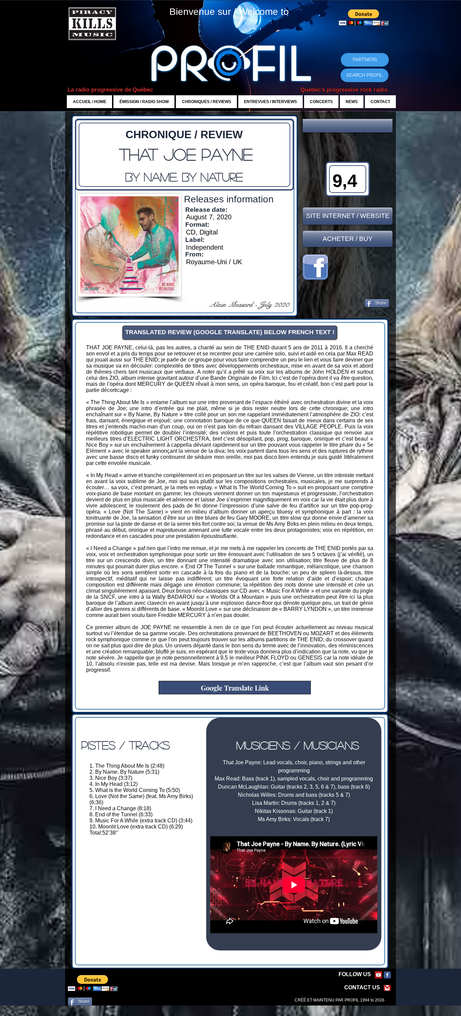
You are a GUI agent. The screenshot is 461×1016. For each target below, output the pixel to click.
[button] (347, 125)
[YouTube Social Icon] (378, 974)
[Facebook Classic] (387, 974)
